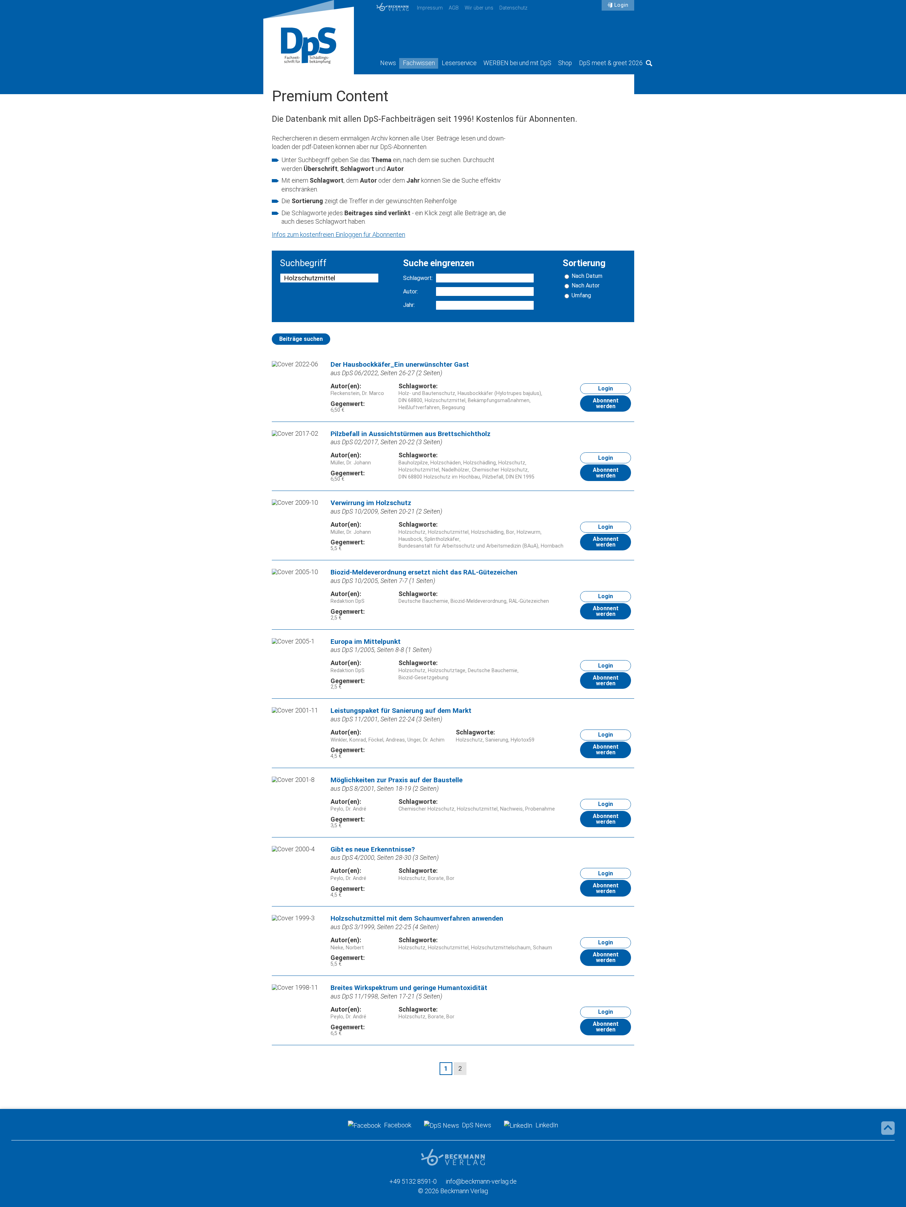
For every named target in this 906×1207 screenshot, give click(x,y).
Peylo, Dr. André (348, 809)
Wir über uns (479, 8)
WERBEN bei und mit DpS (517, 63)
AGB (454, 8)
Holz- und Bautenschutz (426, 393)
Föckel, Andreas (386, 740)
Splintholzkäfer (441, 539)
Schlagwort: (418, 278)
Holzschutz (511, 463)
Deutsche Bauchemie (423, 601)
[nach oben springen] (888, 1128)
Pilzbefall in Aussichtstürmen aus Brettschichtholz (411, 434)
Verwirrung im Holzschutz (371, 503)
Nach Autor (586, 285)
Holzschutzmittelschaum (501, 948)
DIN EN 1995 (520, 477)
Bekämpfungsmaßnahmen (498, 400)
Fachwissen (419, 63)
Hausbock (410, 539)
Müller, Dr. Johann (351, 463)
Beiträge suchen (301, 339)
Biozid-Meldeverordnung (478, 601)
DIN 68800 (410, 400)
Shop (565, 63)
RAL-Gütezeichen (529, 601)
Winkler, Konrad (348, 740)
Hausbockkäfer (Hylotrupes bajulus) (499, 393)
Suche (649, 63)
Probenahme (540, 809)
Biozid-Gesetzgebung (423, 678)
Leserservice (459, 63)
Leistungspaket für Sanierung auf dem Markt (401, 711)
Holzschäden (445, 463)
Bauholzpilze (413, 463)
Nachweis (511, 809)
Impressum (430, 8)
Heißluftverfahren (419, 408)
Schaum (542, 948)
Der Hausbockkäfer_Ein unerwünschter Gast (400, 364)
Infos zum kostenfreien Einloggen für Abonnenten (338, 234)
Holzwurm (528, 532)
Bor (510, 532)
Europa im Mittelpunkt (366, 641)
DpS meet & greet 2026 (611, 63)
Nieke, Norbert (347, 948)
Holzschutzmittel (445, 400)
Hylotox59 (522, 740)
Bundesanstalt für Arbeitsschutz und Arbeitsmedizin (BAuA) (468, 546)
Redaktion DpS (348, 601)
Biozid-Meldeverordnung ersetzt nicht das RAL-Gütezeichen (424, 572)
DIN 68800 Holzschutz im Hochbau (439, 477)
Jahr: (409, 305)
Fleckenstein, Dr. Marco (357, 393)
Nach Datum (587, 276)
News (388, 63)
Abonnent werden (606, 403)
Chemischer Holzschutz (500, 470)
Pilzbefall (492, 477)
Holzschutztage (446, 671)
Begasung (453, 408)
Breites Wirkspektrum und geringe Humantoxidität (409, 988)
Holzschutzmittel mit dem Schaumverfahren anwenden (417, 918)
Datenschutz (513, 8)
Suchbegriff (303, 263)
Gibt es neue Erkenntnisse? (373, 849)
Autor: (410, 291)
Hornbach (552, 546)
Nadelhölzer (455, 470)
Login (621, 5)
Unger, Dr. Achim (426, 740)
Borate (436, 878)
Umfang (581, 295)
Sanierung (496, 740)
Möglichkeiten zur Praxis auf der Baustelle (397, 780)
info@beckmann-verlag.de (481, 1181)
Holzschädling (479, 463)
